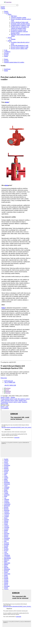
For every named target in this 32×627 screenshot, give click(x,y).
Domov (6, 11)
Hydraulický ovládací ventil (18, 30)
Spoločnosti (7, 69)
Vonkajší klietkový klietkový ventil (20, 25)
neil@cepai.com (8, 381)
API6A (9, 14)
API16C (10, 37)
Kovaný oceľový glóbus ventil (19, 48)
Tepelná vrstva (22, 400)
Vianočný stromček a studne (18, 17)
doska (7, 102)
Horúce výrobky (5, 397)
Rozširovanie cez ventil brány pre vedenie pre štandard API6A (20, 27)
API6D (9, 40)
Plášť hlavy (14, 16)
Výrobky (6, 13)
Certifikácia (7, 51)
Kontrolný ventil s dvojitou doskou (20, 23)
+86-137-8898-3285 (9, 382)
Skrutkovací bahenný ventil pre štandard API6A (19, 32)
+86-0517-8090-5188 (10, 385)
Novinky (6, 53)
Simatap (13, 397)
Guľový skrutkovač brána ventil (19, 22)
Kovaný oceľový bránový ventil (19, 47)
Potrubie (13, 39)
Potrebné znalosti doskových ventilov (14, 62)
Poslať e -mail (4, 406)
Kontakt (6, 54)
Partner (6, 56)
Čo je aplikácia (5, 408)
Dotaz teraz (4, 378)
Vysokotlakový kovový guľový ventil (11, 402)
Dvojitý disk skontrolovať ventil (19, 45)
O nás (5, 50)
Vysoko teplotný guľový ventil (9, 399)
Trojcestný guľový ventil (11, 400)
